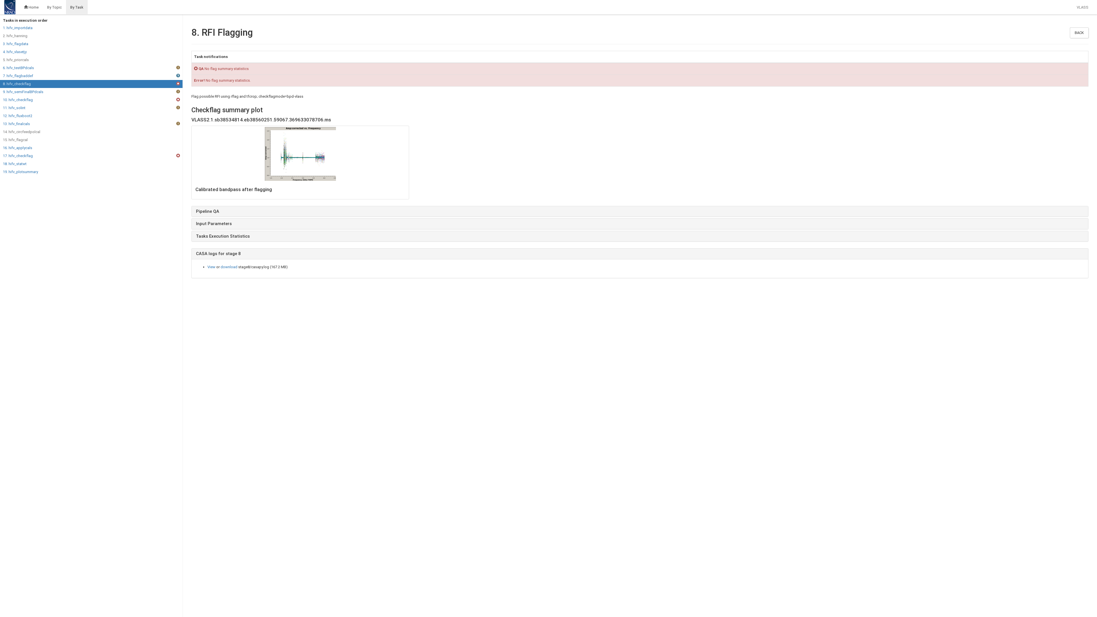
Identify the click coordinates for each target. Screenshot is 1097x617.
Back (1079, 33)
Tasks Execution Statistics (223, 236)
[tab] (640, 211)
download (229, 267)
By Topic (54, 7)
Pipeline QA (207, 211)
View (211, 267)
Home (33, 7)
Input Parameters (214, 223)
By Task (76, 7)
